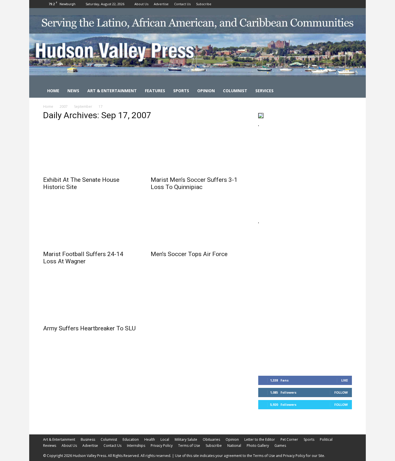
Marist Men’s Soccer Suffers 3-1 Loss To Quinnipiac (194, 183)
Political (326, 439)
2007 (64, 106)
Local (164, 439)
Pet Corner (289, 439)
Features (155, 90)
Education (131, 439)
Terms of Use (189, 445)
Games (280, 445)
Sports (181, 90)
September (83, 106)
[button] (345, 91)
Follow (341, 392)
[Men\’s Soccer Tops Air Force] (197, 224)
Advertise (161, 4)
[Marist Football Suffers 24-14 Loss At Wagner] (90, 224)
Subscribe (203, 4)
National (234, 445)
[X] (347, 4)
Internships (136, 445)
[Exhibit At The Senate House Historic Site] (90, 149)
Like (344, 380)
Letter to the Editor (259, 439)
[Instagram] (338, 4)
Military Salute (186, 439)
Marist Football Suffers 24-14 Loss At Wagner (83, 258)
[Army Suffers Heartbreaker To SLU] (90, 298)
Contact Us (182, 4)
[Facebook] (328, 4)
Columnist (235, 90)
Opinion (206, 90)
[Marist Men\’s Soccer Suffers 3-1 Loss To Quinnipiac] (197, 149)
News (73, 90)
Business (88, 439)
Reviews (49, 445)
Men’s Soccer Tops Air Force (189, 254)
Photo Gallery (258, 445)
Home (53, 90)
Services (264, 90)
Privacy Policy (162, 445)
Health (149, 439)
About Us (141, 4)
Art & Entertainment (112, 90)
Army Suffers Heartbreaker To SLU (89, 328)
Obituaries (211, 439)
